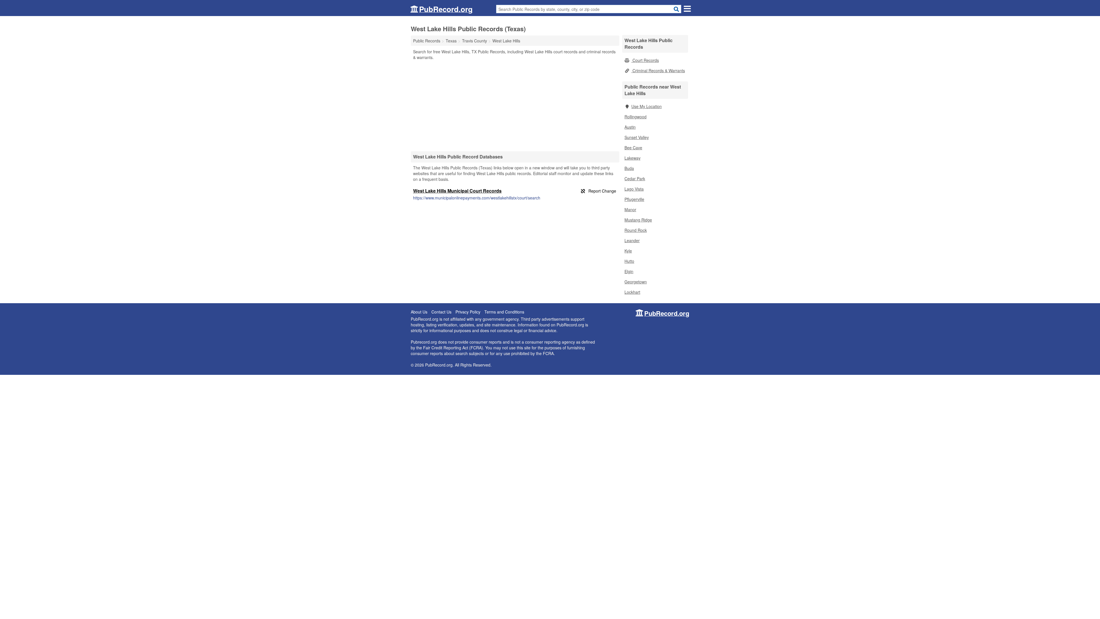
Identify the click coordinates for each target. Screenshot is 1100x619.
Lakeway (632, 158)
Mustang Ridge (638, 220)
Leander (632, 240)
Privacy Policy (467, 312)
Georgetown (635, 282)
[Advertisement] (515, 105)
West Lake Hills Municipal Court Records (457, 190)
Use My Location (646, 106)
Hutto (629, 261)
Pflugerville (634, 199)
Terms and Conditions (504, 312)
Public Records (426, 41)
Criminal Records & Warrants (658, 70)
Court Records (645, 60)
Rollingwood (635, 117)
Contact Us (441, 312)
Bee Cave (633, 147)
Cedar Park (634, 178)
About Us (419, 312)
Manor (630, 209)
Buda (629, 168)
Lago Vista (634, 189)
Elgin (628, 271)
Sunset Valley (636, 137)
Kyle (628, 251)
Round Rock (635, 230)
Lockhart (632, 292)
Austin (630, 127)
